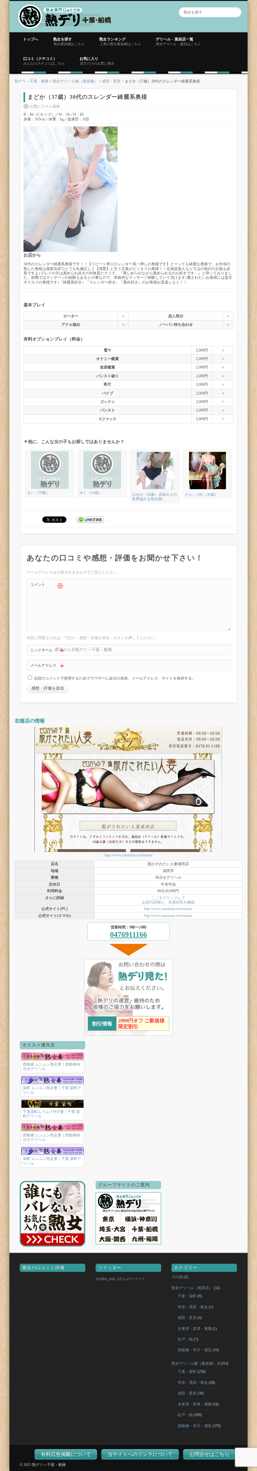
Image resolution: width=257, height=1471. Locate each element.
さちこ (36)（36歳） (201, 494)
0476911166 (128, 934)
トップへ (30, 39)
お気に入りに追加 (45, 106)
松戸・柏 (185, 1339)
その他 (177, 1277)
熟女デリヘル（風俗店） (192, 1288)
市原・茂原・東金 (193, 1307)
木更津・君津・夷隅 (195, 1328)
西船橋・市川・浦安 (195, 1350)
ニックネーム (47, 652)
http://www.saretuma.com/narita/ (129, 855)
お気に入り (97, 60)
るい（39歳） (38, 492)
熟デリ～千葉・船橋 (32, 81)
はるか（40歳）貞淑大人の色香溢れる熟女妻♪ (154, 496)
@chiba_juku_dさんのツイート (120, 1279)
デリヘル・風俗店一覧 (178, 41)
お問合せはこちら (209, 1454)
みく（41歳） (90, 492)
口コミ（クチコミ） (44, 60)
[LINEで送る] (90, 519)
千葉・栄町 (187, 1296)
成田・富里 (111, 81)
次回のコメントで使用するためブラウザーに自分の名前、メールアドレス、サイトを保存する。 (115, 678)
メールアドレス (47, 667)
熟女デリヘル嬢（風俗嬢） (75, 81)
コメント (47, 586)
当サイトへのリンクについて (140, 1454)
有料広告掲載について (66, 1454)
